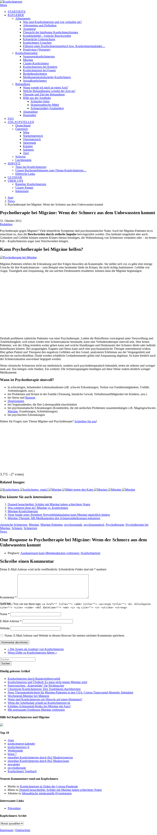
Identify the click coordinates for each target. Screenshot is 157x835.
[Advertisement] (78, 303)
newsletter (14, 764)
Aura (11, 740)
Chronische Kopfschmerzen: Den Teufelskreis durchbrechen (44, 689)
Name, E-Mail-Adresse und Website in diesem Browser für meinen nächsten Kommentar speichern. (65, 635)
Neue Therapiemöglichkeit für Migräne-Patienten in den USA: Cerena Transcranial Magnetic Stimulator (70, 692)
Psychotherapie (115, 524)
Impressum (6, 830)
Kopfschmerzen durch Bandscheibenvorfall (34, 678)
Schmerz (17, 528)
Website (5, 628)
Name (5, 614)
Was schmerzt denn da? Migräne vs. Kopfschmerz (38, 507)
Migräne (13, 411)
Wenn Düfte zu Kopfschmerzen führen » (32, 652)
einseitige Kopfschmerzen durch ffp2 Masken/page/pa (40, 757)
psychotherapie (17, 767)
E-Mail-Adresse (10, 621)
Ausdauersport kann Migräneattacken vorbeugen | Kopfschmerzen (60, 553)
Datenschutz (22, 830)
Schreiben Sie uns (85, 421)
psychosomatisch (94, 524)
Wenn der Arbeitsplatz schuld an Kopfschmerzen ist (39, 702)
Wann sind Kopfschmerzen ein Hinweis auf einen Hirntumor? (45, 699)
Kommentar (8, 597)
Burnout (30, 397)
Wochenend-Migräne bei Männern (28, 696)
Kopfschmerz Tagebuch (22, 771)
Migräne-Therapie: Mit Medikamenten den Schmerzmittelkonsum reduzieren (54, 518)
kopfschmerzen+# (18, 747)
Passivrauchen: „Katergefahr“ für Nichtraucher (36, 685)
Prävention (14, 808)
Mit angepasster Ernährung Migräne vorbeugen (36, 709)
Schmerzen (30, 528)
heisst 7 (12, 754)
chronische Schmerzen (13, 524)
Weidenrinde (15, 750)
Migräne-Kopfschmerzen (23, 511)
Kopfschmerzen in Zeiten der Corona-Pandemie (49, 786)
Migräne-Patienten (51, 524)
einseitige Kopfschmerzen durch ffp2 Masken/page (38, 761)
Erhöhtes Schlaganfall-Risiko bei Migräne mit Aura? (39, 706)
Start (10, 197)
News (11, 201)
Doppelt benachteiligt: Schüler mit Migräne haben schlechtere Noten (49, 504)
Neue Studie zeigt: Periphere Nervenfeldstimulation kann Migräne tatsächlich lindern (59, 514)
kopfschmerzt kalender (21, 743)
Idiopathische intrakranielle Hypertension (47, 793)
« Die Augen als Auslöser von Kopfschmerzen (36, 649)
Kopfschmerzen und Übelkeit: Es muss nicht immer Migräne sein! (47, 682)
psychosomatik (73, 524)
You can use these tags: (75, 605)
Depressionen (16, 401)
